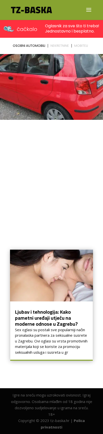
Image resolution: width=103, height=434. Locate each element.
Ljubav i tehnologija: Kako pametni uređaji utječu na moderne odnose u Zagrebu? (46, 317)
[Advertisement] (51, 175)
